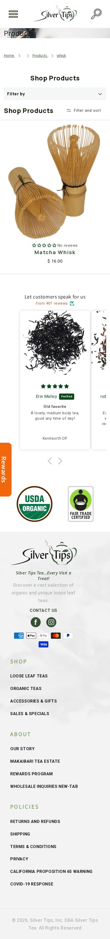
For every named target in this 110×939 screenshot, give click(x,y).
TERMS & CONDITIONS (33, 846)
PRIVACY (19, 859)
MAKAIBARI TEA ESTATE (35, 761)
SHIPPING (20, 834)
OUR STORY (22, 748)
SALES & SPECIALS (29, 713)
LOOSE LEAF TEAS (29, 676)
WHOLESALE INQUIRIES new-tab (44, 786)
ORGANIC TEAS (25, 688)
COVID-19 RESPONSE (31, 884)
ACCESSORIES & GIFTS (33, 701)
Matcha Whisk (55, 252)
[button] (13, 14)
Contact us (43, 610)
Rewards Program (31, 773)
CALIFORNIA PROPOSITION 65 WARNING (51, 871)
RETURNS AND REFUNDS (35, 821)
